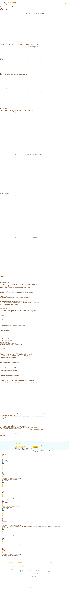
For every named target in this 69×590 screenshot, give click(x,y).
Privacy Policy (37, 451)
